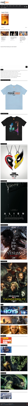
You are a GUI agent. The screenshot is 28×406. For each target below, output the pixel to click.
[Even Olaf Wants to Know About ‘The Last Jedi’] (14, 31)
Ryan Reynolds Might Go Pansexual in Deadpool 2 (3, 38)
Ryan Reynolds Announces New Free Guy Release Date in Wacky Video (23, 38)
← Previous (2, 27)
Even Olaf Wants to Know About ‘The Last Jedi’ (14, 37)
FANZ (1, 7)
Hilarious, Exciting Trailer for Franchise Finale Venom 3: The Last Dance (9, 75)
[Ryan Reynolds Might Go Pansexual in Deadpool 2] (5, 31)
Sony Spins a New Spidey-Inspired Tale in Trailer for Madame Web (9, 77)
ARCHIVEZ (5, 7)
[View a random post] (26, 7)
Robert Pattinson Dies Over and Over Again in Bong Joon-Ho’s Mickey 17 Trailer (10, 71)
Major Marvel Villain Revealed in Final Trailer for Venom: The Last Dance (9, 72)
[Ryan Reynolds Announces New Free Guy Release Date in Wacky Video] (23, 31)
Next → (26, 27)
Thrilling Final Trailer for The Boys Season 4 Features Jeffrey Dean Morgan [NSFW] (11, 76)
